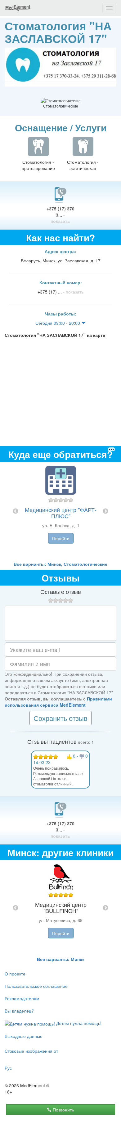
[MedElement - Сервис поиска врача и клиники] (17, 8)
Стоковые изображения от (31, 1051)
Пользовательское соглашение (36, 986)
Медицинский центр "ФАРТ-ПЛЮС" (60, 513)
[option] (60, 511)
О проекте (15, 974)
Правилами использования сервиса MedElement (58, 702)
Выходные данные (24, 1036)
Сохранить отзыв (60, 718)
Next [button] (105, 511)
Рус (8, 1068)
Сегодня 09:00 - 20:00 (58, 323)
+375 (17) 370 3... (60, 214)
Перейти (60, 538)
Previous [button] (15, 511)
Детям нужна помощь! (78, 1023)
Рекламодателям (22, 998)
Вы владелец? (19, 1011)
